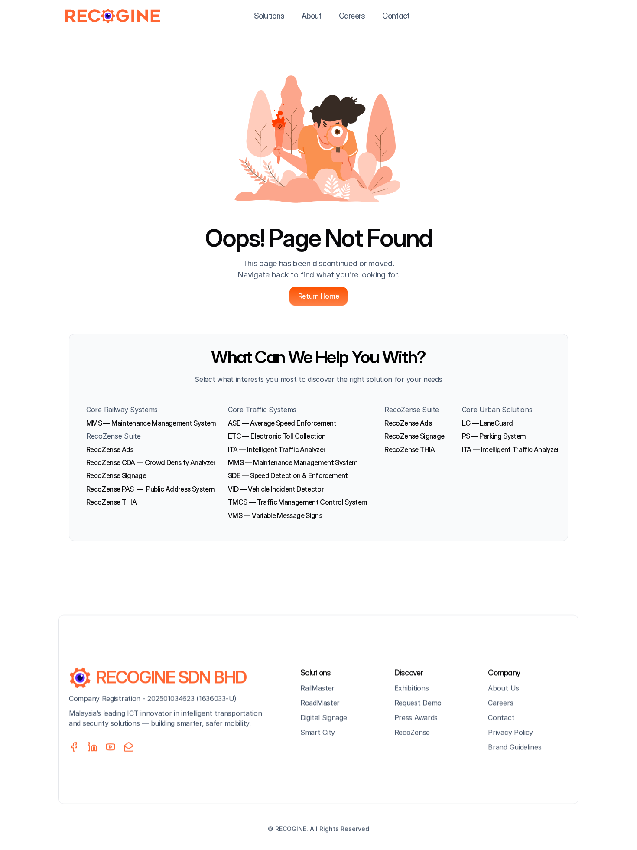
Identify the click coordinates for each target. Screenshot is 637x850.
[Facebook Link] (74, 747)
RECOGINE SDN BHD (171, 676)
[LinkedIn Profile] (92, 747)
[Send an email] (129, 747)
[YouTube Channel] (110, 747)
